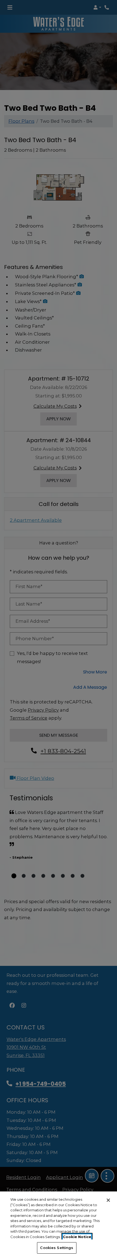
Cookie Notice (77, 1237)
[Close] (108, 1200)
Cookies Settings (56, 1247)
